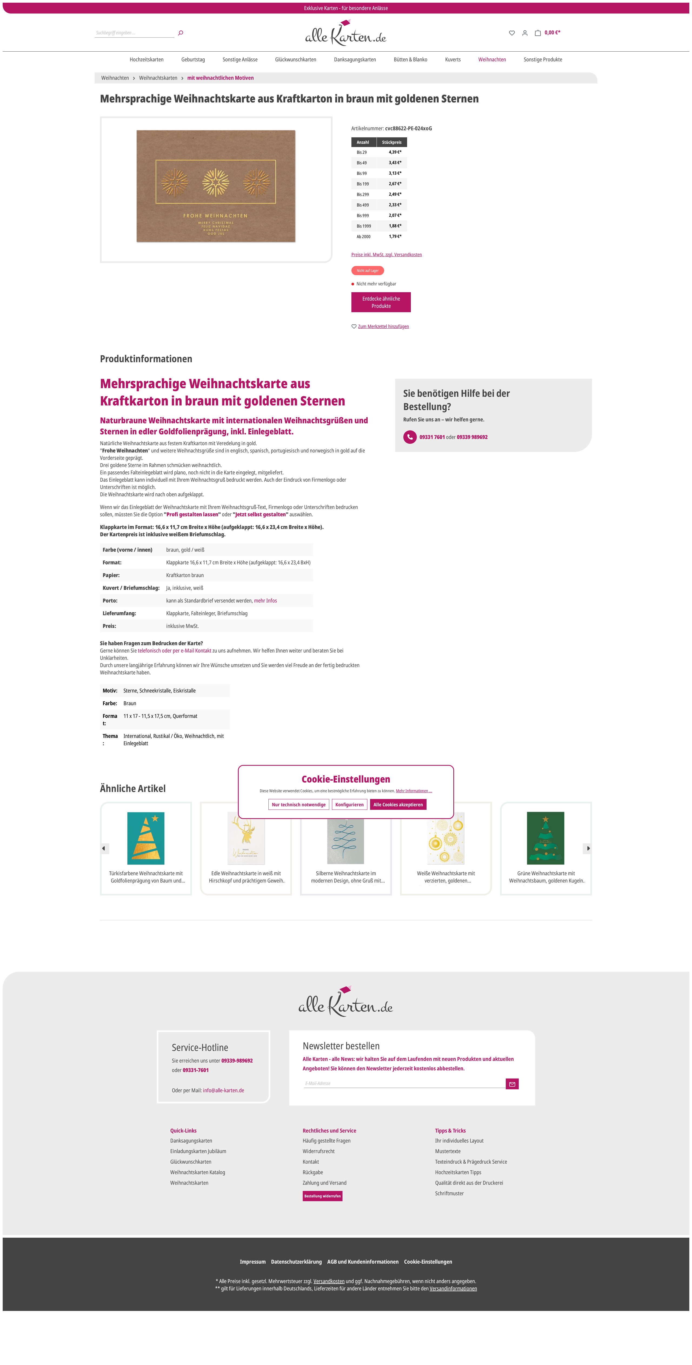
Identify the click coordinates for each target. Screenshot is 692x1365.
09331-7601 (196, 1070)
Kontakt (311, 1161)
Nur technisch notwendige (299, 804)
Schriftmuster (449, 1193)
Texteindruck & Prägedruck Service (471, 1161)
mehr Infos (265, 600)
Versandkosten (329, 1281)
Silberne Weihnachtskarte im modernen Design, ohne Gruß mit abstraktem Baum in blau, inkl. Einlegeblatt (346, 878)
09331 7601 (432, 437)
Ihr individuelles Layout (459, 1140)
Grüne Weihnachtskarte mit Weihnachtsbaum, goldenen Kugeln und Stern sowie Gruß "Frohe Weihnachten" (546, 878)
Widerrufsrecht (319, 1151)
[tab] (146, 358)
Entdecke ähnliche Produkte (381, 302)
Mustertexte (448, 1151)
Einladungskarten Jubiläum (198, 1151)
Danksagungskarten (191, 1140)
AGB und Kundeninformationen (363, 1261)
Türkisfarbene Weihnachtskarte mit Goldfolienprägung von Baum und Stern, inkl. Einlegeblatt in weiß (146, 878)
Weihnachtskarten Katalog (197, 1172)
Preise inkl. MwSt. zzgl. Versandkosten (386, 254)
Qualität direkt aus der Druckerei (469, 1182)
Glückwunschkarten (190, 1161)
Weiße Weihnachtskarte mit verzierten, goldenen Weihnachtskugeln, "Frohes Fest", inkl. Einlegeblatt (446, 878)
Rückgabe (313, 1172)
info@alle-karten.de (223, 1090)
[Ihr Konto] (524, 32)
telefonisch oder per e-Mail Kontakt (174, 650)
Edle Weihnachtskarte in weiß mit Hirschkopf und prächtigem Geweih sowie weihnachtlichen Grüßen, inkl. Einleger (246, 878)
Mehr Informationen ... (414, 790)
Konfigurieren (349, 804)
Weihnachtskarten (189, 1182)
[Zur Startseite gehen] (346, 32)
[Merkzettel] (511, 32)
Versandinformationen (453, 1288)
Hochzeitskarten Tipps (458, 1172)
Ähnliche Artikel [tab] (133, 788)
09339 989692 (472, 437)
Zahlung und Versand (325, 1182)
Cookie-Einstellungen (428, 1261)
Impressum (253, 1261)
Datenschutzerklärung (296, 1261)
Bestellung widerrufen (322, 1195)
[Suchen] (180, 32)
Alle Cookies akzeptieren (398, 804)
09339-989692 (237, 1060)
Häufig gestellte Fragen (327, 1140)
